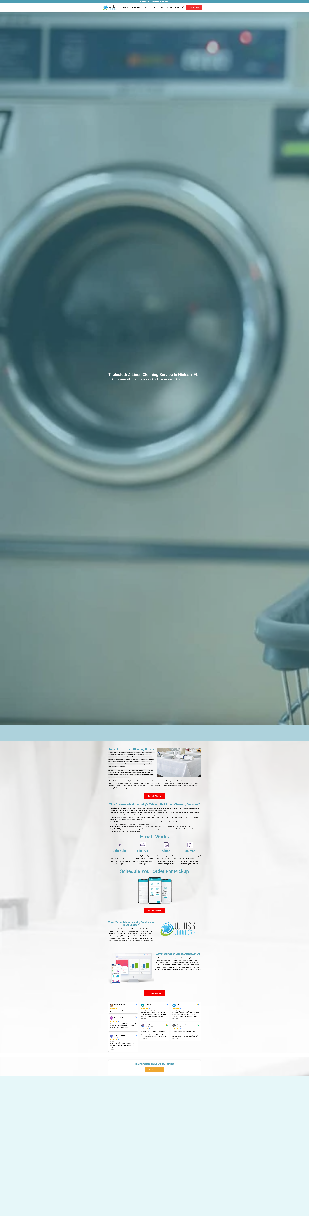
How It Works (135, 7)
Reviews (161, 7)
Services (145, 7)
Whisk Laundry (153, 1053)
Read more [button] (113, 1049)
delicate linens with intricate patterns (171, 1053)
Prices (154, 7)
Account (177, 7)
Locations (169, 7)
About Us (125, 7)
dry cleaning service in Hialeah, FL (179, 1053)
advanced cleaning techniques (128, 1054)
